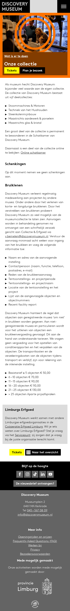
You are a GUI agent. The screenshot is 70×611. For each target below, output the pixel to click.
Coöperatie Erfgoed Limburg (24, 426)
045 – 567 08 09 (37, 510)
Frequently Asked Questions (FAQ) (35, 541)
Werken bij (35, 545)
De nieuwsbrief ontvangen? (35, 483)
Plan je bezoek (32, 70)
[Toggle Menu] (63, 6)
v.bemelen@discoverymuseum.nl (26, 236)
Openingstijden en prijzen (35, 537)
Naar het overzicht (45, 452)
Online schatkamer (33, 152)
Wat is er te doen (16, 56)
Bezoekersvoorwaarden (35, 554)
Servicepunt (22, 435)
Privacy (35, 549)
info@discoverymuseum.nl (35, 514)
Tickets (12, 70)
